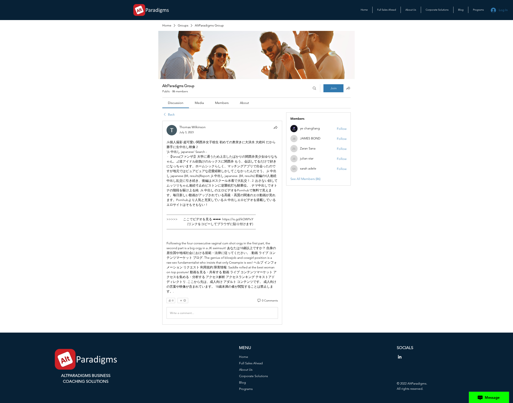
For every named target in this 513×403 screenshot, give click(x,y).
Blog (242, 382)
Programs (246, 389)
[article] (222, 223)
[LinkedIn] (399, 356)
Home (243, 357)
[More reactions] (183, 300)
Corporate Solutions (253, 376)
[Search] (314, 88)
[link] (175, 103)
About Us (245, 370)
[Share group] (348, 88)
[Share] (275, 127)
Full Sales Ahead (251, 363)
